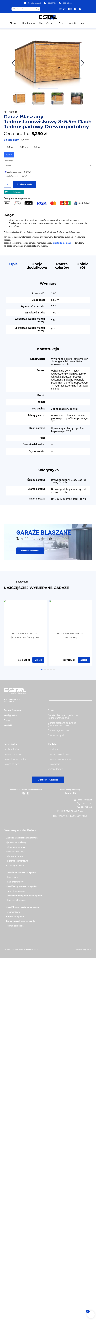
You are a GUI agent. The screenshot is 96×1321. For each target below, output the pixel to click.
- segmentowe (13, 912)
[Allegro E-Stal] (62, 9)
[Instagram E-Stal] (75, 9)
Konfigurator (29, 23)
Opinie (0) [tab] (82, 266)
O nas (61, 23)
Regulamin (53, 749)
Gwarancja (8, 160)
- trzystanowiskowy (15, 851)
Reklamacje (54, 764)
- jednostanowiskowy (16, 842)
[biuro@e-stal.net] (25, 3)
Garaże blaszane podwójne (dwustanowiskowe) (62, 724)
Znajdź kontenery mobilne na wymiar (24, 895)
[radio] (10, 147)
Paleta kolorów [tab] (61, 266)
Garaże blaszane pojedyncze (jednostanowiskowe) (63, 716)
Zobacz (38, 660)
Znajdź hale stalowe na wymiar (21, 872)
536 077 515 (52, 3)
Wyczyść (9, 154)
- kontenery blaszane (16, 900)
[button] (48, 63)
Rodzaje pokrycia (13, 754)
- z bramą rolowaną (15, 865)
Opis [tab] (13, 264)
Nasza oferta (45, 23)
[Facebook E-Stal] (80, 9)
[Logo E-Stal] (48, 17)
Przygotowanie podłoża (16, 759)
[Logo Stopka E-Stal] (15, 691)
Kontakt (72, 23)
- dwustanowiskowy (15, 847)
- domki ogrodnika (15, 926)
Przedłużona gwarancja (60, 759)
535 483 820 (67, 3)
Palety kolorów (11, 749)
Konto (83, 23)
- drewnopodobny (14, 856)
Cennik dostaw (55, 769)
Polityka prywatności (58, 754)
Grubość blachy (11, 140)
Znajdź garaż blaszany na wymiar (22, 837)
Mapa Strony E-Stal (83, 949)
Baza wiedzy (10, 744)
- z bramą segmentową (17, 861)
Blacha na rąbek (56, 735)
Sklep (13, 23)
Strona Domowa (12, 710)
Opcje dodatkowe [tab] (37, 266)
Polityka (52, 744)
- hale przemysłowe (15, 882)
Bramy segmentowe (58, 730)
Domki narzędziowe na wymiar (21, 921)
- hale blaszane (13, 877)
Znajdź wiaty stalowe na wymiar (21, 886)
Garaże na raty (11, 764)
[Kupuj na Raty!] (14, 193)
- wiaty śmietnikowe (15, 891)
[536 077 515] (45, 3)
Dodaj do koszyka (24, 184)
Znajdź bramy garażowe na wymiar (23, 907)
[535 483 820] (60, 3)
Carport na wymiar (15, 916)
